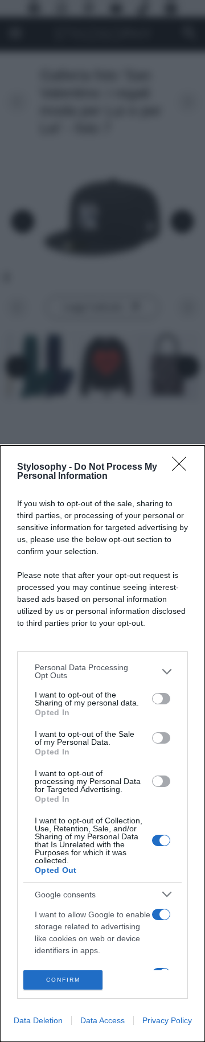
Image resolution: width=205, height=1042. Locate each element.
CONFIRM (63, 980)
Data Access (102, 1020)
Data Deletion (38, 1020)
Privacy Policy (167, 1020)
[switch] (161, 698)
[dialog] (102, 743)
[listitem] (102, 671)
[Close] (183, 467)
